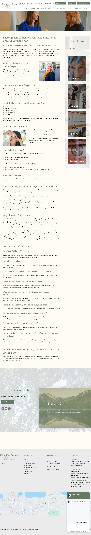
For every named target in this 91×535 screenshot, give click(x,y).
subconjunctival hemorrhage (40, 51)
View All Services (74, 49)
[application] (28, 8)
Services (26, 461)
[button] (60, 3)
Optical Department (30, 467)
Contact (26, 473)
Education (27, 469)
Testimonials (27, 465)
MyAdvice (36, 529)
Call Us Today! (8, 401)
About (25, 459)
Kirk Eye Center (24, 53)
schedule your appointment (12, 360)
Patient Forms (28, 471)
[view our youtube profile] (20, 3)
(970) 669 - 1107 (50, 358)
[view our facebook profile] (2, 408)
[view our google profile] (22, 3)
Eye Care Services (29, 463)
